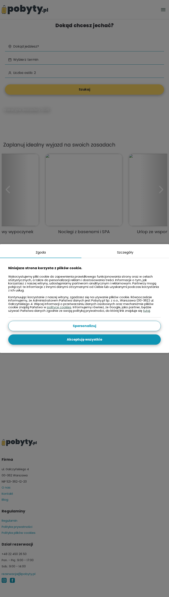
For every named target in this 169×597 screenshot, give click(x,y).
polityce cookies (59, 307)
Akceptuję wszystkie (84, 339)
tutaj (146, 311)
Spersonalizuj (84, 326)
